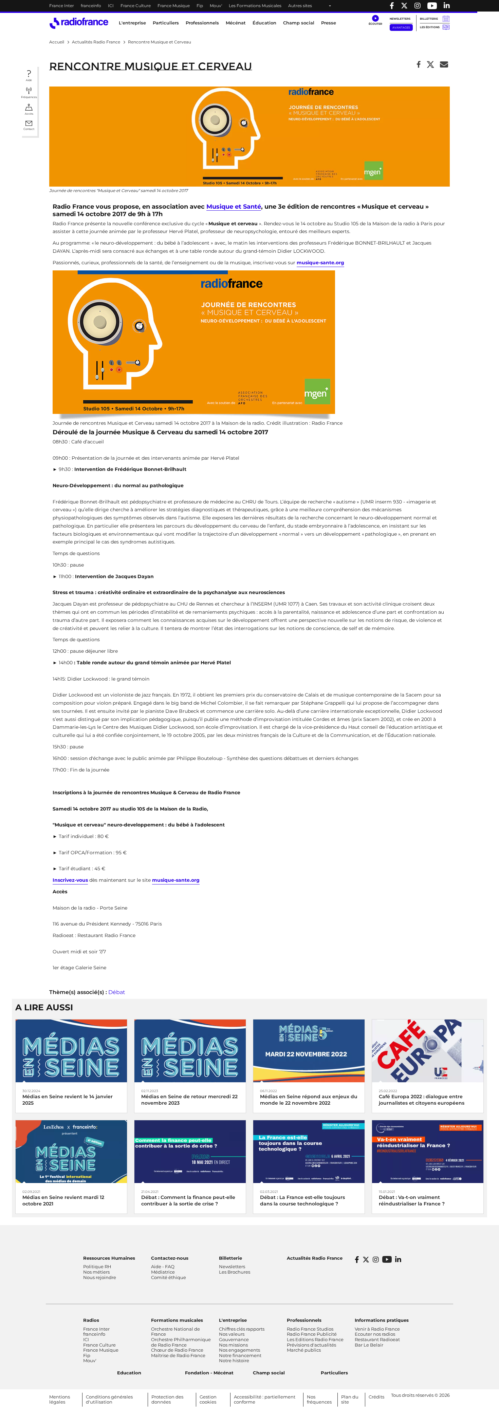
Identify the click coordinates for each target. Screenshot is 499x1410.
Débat (116, 992)
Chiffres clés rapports (241, 1329)
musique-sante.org (320, 263)
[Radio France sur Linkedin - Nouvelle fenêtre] (446, 6)
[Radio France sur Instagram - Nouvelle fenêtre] (417, 6)
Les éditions (430, 27)
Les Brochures (234, 1272)
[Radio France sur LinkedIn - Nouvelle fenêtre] (398, 1259)
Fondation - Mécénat (209, 1372)
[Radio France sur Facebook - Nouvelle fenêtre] (392, 6)
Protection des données (167, 1399)
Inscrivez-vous (70, 880)
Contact (28, 129)
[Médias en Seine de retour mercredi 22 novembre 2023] (190, 1050)
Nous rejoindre (99, 1277)
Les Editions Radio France (315, 1339)
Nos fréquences (319, 1399)
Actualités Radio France (315, 1258)
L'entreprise (233, 1320)
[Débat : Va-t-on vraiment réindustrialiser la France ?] (427, 1151)
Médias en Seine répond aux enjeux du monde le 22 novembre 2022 (308, 1099)
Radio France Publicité (312, 1334)
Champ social (298, 22)
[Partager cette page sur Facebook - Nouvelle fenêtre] (419, 65)
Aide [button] (29, 80)
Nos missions (233, 1345)
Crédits (376, 1396)
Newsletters (400, 18)
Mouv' (216, 5)
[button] (375, 20)
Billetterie (429, 18)
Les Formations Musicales (255, 5)
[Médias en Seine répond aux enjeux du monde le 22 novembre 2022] (309, 1050)
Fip (200, 5)
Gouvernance (234, 1339)
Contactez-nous (169, 1258)
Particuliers (334, 1372)
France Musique (174, 5)
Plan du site (349, 1399)
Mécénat (236, 22)
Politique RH (97, 1266)
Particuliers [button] (166, 22)
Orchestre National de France (175, 1331)
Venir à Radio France (377, 1329)
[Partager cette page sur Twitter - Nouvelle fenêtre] (430, 65)
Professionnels (304, 1320)
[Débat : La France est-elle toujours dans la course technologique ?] (309, 1151)
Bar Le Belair (369, 1345)
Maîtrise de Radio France (178, 1355)
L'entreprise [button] (132, 22)
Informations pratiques (382, 1320)
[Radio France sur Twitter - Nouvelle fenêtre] (404, 6)
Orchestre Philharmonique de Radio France (181, 1342)
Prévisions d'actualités (311, 1345)
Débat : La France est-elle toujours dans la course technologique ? (302, 1200)
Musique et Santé (233, 206)
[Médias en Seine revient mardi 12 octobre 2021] (71, 1151)
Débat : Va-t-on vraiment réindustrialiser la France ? (412, 1200)
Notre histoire (234, 1360)
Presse (328, 22)
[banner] (249, 6)
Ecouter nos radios (375, 1334)
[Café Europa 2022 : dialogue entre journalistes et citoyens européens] (427, 1050)
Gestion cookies (208, 1399)
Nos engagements (239, 1350)
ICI (111, 5)
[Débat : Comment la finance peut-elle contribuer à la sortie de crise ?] (190, 1151)
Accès (29, 113)
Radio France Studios (310, 1329)
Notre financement (240, 1355)
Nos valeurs (231, 1334)
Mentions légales (59, 1399)
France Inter (61, 5)
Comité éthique (168, 1277)
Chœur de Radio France (177, 1350)
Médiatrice (163, 1272)
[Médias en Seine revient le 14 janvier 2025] (71, 1050)
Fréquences (29, 97)
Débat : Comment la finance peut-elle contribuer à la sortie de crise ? (188, 1200)
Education (129, 1372)
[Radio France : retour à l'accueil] (79, 23)
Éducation (264, 22)
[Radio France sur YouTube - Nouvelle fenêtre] (432, 6)
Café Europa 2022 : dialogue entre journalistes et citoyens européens (421, 1099)
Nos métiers (96, 1272)
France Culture (136, 5)
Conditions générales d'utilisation (109, 1399)
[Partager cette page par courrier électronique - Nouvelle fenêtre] (444, 65)
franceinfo (91, 5)
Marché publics (304, 1350)
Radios (91, 1320)
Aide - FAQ (162, 1266)
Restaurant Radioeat (377, 1339)
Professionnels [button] (202, 22)
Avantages (401, 27)
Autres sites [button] (300, 5)
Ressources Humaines (109, 1258)
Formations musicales (177, 1320)
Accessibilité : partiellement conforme (264, 1399)
